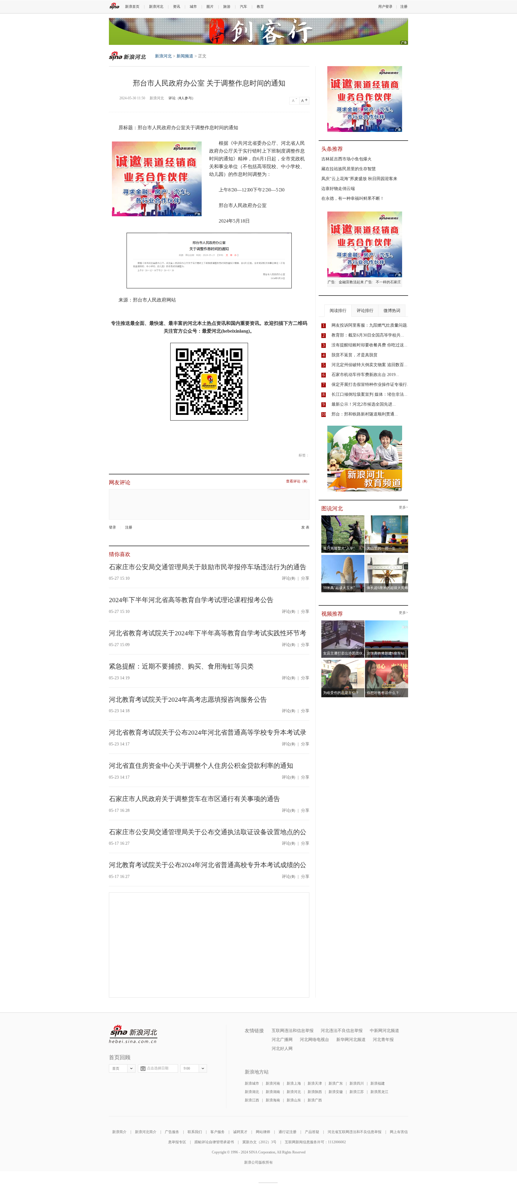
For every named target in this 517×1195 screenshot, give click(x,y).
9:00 (187, 1068)
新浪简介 (119, 1132)
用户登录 (385, 6)
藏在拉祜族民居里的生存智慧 (348, 169)
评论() (288, 578)
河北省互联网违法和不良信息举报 (354, 1132)
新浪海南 (273, 1100)
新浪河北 (156, 6)
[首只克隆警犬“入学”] (343, 517)
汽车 (243, 6)
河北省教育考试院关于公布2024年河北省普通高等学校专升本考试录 (207, 732)
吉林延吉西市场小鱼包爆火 (346, 159)
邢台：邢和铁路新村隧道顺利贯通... (365, 414)
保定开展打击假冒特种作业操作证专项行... (371, 384)
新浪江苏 (356, 1092)
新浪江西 (252, 1100)
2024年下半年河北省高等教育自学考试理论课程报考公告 (191, 600)
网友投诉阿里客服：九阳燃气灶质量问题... (371, 325)
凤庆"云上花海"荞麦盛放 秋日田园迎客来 (359, 178)
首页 (115, 1068)
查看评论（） (297, 481)
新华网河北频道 (351, 1039)
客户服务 (217, 1132)
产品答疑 (312, 1132)
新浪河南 (273, 1083)
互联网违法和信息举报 (293, 1030)
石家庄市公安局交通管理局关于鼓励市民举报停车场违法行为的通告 (207, 567)
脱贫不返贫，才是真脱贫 (355, 355)
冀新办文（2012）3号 (259, 1142)
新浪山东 (294, 1100)
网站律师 (263, 1132)
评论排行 (365, 310)
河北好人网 (282, 1048)
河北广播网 (282, 1039)
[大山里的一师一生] (386, 517)
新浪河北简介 (145, 1132)
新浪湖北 (252, 1092)
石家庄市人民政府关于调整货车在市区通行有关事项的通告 (194, 799)
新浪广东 (336, 1083)
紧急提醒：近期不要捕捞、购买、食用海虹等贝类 (181, 666)
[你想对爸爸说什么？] (386, 662)
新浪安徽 (336, 1092)
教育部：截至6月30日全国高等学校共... (368, 335)
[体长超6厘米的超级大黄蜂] (386, 557)
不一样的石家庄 (388, 282)
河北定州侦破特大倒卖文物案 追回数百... (369, 365)
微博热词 (392, 310)
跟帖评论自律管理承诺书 (214, 1142)
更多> (403, 507)
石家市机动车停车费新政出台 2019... (365, 374)
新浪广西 (315, 1100)
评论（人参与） (181, 98)
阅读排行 (338, 310)
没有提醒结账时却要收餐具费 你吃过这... (369, 345)
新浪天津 (315, 1083)
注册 (403, 6)
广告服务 (172, 1132)
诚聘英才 (240, 1132)
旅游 (226, 6)
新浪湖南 (273, 1092)
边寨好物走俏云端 (338, 188)
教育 (260, 6)
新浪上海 (294, 1083)
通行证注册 (287, 1132)
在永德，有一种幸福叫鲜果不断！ (352, 198)
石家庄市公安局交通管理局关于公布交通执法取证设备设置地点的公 (207, 832)
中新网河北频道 (384, 1030)
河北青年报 (383, 1039)
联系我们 (195, 1132)
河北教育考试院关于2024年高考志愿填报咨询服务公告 (188, 699)
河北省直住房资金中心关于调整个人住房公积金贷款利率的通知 (201, 765)
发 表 (305, 527)
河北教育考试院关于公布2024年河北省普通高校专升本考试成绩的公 (207, 865)
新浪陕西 (315, 1092)
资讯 (176, 6)
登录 (112, 527)
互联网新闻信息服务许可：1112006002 (315, 1142)
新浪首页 (132, 6)
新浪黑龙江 (379, 1092)
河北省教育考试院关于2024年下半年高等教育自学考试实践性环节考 (207, 633)
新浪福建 (377, 1083)
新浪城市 (252, 1083)
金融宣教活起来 (351, 282)
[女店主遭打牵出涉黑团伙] (343, 622)
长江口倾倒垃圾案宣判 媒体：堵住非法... (369, 394)
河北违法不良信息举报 (342, 1030)
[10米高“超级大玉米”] (343, 557)
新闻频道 (185, 56)
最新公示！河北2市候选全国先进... (364, 404)
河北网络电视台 (314, 1039)
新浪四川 (356, 1083)
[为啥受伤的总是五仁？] (343, 662)
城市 (193, 6)
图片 (210, 6)
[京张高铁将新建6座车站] (386, 622)
